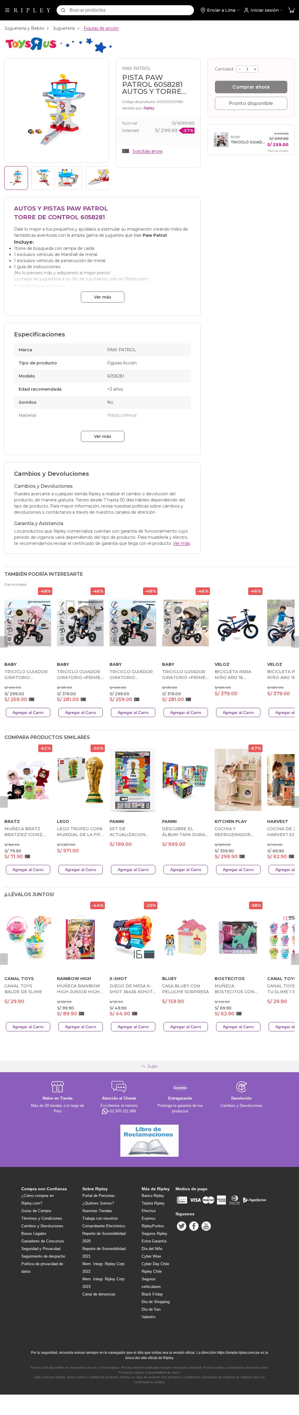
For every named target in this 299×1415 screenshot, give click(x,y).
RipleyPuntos (153, 1226)
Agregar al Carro (28, 712)
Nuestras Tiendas (97, 1211)
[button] (291, 10)
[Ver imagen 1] (16, 178)
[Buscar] (63, 10)
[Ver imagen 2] (43, 178)
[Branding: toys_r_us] (58, 52)
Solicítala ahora (147, 151)
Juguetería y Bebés (24, 28)
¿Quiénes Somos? (98, 1203)
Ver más (102, 297)
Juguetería (64, 28)
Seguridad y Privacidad (40, 1249)
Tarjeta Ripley (153, 1203)
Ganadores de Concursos (42, 1241)
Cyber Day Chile (155, 1264)
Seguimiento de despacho (43, 1256)
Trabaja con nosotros (100, 1218)
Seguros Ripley (154, 1233)
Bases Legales (33, 1233)
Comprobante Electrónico (103, 1226)
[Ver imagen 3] (70, 178)
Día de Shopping (156, 1302)
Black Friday (152, 1294)
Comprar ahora (251, 87)
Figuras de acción (101, 28)
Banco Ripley (153, 1195)
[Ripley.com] (32, 10)
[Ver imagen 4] (97, 178)
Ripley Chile (152, 1271)
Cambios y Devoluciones (42, 1226)
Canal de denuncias (99, 1294)
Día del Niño (152, 1249)
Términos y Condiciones (41, 1218)
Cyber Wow (151, 1256)
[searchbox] (131, 10)
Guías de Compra (36, 1211)
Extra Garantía (154, 1241)
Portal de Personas (98, 1195)
